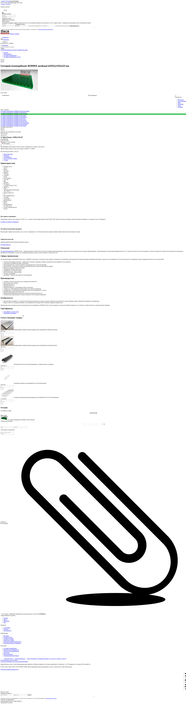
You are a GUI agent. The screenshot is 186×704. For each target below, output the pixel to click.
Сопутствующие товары (10, 158)
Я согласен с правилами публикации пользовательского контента (20, 614)
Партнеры (7, 50)
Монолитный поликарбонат (11, 650)
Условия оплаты (7, 637)
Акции (2, 50)
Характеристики (8, 154)
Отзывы (5, 160)
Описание (6, 155)
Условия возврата (6, 244)
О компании (6, 628)
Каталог (5, 618)
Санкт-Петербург (14, 1)
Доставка (18, 50)
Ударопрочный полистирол (11, 656)
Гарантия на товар (8, 640)
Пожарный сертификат (9, 313)
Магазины (6, 636)
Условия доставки (8, 639)
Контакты (12, 50)
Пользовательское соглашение (12, 643)
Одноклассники (5, 661)
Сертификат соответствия (11, 312)
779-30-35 (5, 1)
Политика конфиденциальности (12, 642)
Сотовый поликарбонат (7, 251)
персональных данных (51, 698)
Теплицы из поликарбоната (11, 651)
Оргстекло (6, 653)
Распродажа (24, 50)
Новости (5, 629)
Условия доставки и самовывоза (10, 222)
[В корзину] (2, 334)
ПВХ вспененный (8, 654)
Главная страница (14, 34)
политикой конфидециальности (45, 29)
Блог (4, 622)
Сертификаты (7, 157)
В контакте (4, 660)
